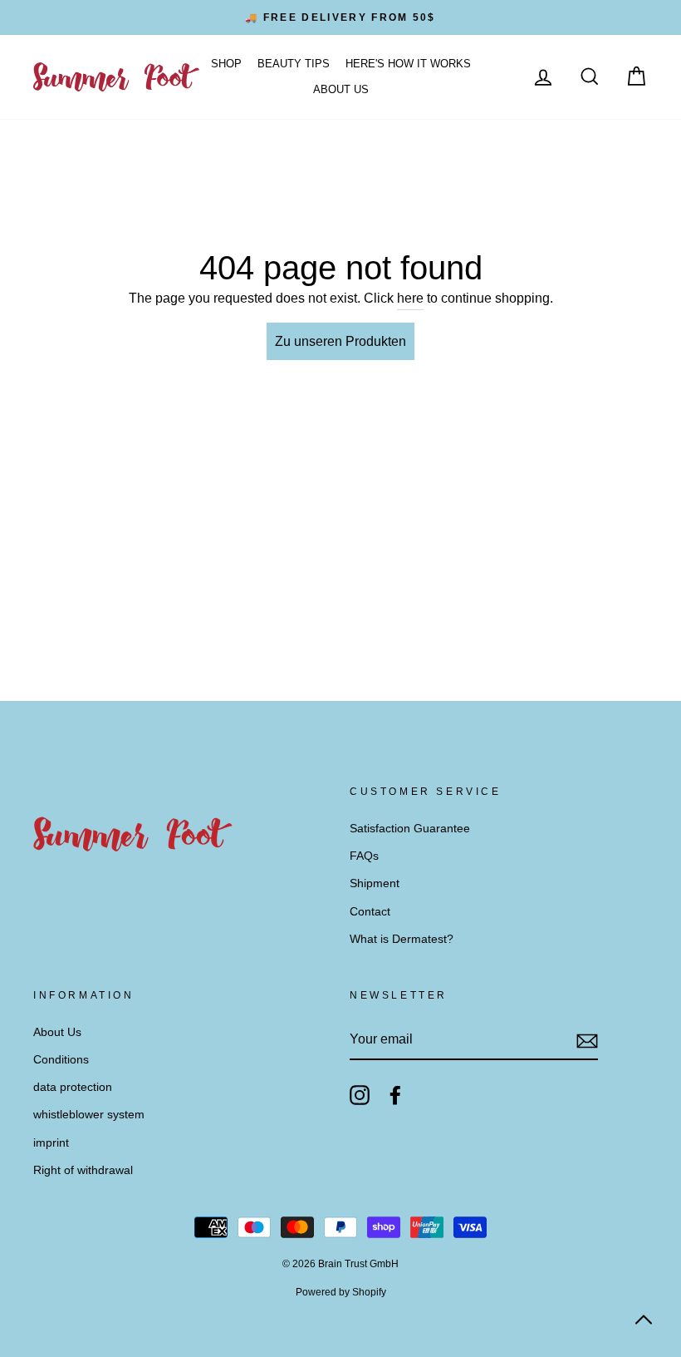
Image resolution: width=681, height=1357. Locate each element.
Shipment (374, 883)
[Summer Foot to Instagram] (360, 1095)
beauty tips (293, 63)
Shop (226, 63)
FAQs (364, 856)
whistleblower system (89, 1114)
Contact (370, 911)
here (410, 298)
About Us (341, 89)
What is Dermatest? (401, 939)
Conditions (61, 1060)
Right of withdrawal (83, 1170)
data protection (72, 1087)
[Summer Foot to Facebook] (395, 1095)
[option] (340, 17)
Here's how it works (408, 63)
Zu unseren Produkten (340, 341)
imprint (51, 1143)
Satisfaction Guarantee (410, 828)
